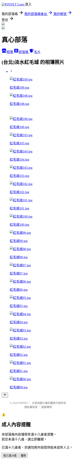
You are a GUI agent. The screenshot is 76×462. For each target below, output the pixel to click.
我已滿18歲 (10, 455)
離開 (23, 455)
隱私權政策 (30, 407)
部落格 (24, 52)
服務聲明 (46, 407)
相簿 (10, 52)
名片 (37, 52)
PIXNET (23, 402)
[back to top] (5, 395)
